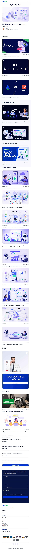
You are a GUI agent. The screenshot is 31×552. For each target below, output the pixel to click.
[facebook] (13, 544)
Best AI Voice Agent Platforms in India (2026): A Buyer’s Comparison (12, 207)
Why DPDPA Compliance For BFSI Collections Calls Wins (14, 25)
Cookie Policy (15, 548)
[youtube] (18, 544)
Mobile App (4, 529)
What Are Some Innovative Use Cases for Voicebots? (10, 56)
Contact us (11, 507)
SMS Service (4, 284)
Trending (3, 96)
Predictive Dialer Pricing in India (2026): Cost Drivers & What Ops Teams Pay (14, 266)
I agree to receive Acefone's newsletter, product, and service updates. (16, 494)
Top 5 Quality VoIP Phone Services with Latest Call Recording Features (14, 432)
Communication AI (5, 54)
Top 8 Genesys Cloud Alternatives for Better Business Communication (13, 324)
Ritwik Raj (6, 28)
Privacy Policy (10, 548)
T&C (18, 548)
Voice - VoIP (4, 409)
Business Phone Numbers (5, 303)
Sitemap (21, 548)
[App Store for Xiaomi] (7, 531)
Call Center (4, 323)
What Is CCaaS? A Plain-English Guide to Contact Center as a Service (13, 305)
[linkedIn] (15, 544)
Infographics (8, 409)
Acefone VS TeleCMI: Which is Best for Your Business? (10, 97)
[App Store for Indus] (9, 531)
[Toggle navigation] (28, 1)
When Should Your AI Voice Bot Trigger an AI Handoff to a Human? (12, 344)
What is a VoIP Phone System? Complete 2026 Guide (12, 411)
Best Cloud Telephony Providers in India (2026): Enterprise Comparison (13, 227)
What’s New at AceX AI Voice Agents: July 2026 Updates (11, 122)
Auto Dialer (4, 264)
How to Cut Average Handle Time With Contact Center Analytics (12, 246)
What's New (4, 162)
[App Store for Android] (5, 531)
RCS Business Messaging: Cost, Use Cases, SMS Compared (11, 285)
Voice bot (3, 121)
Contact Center (4, 75)
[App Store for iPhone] (3, 531)
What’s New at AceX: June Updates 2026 (8, 164)
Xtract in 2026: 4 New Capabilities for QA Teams (9, 143)
